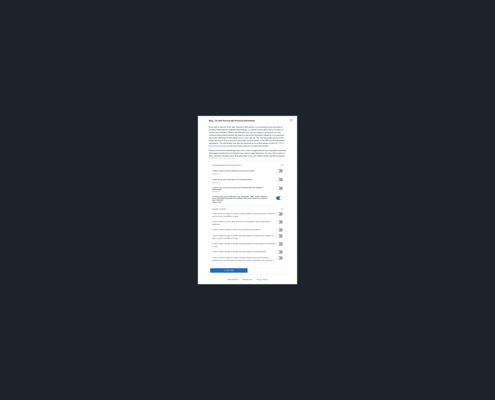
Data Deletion (232, 279)
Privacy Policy (262, 279)
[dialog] (247, 200)
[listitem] (247, 165)
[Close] (292, 120)
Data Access (247, 279)
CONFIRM (229, 270)
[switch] (279, 171)
